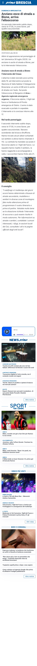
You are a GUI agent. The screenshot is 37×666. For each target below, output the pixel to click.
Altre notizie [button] (29, 400)
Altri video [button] (30, 522)
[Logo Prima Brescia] (18, 2)
